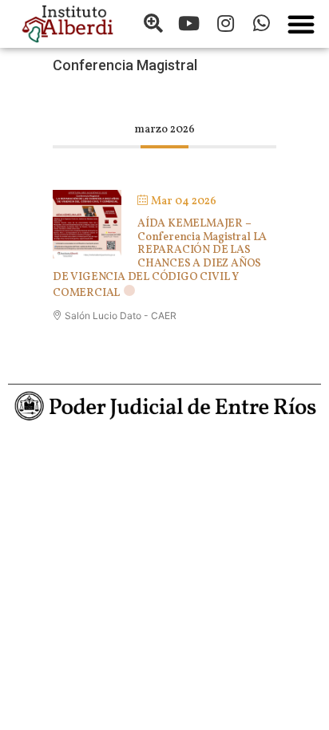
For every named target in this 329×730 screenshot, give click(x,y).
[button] (301, 23)
